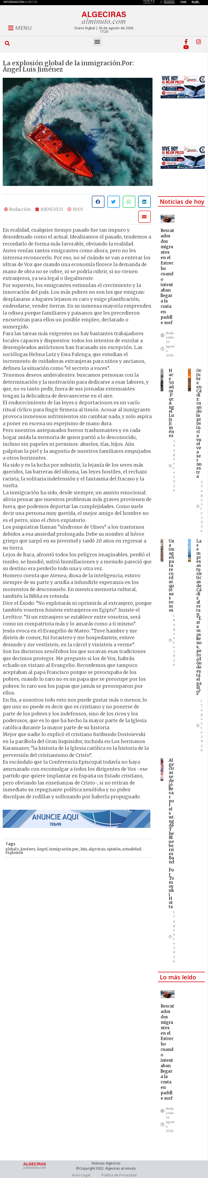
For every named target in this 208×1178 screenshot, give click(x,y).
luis (84, 849)
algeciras (97, 849)
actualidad (131, 849)
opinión (114, 849)
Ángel (42, 849)
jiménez (28, 849)
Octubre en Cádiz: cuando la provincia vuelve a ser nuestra (199, 423)
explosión (14, 852)
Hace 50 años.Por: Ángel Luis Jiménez (171, 403)
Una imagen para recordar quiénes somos (171, 575)
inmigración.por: (64, 849)
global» (12, 849)
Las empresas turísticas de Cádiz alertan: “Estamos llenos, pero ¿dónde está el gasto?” (199, 618)
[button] (7, 43)
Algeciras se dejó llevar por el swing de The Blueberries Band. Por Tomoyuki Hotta (171, 833)
